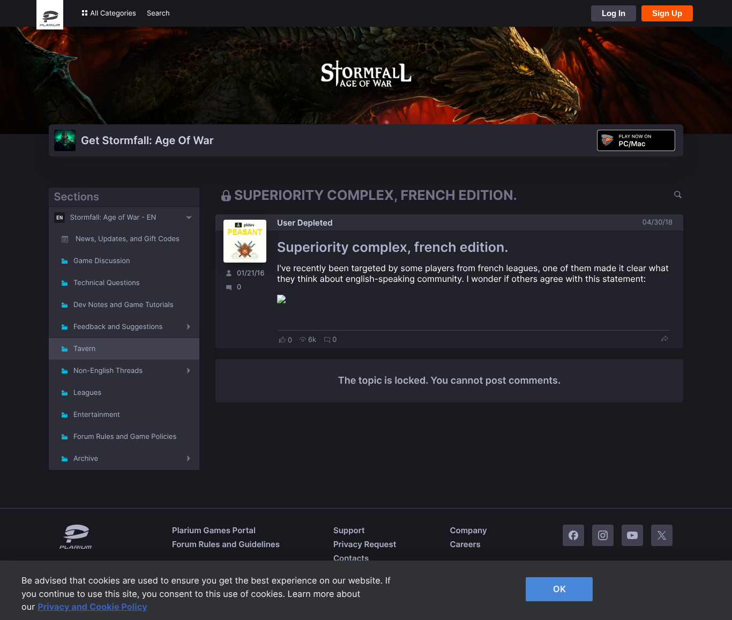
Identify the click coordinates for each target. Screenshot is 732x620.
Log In (613, 13)
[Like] (282, 339)
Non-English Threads (108, 371)
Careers (465, 544)
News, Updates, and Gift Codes (128, 239)
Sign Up (667, 13)
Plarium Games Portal (214, 530)
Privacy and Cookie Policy (92, 606)
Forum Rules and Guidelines (226, 544)
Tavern (84, 349)
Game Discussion (101, 261)
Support (349, 530)
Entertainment (96, 414)
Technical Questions (106, 283)
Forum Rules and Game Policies (124, 436)
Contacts (351, 558)
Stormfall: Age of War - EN (113, 217)
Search (158, 13)
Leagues (87, 393)
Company (468, 530)
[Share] (664, 339)
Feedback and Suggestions (117, 327)
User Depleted (305, 223)
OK (559, 589)
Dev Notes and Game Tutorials (123, 305)
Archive (85, 458)
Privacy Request (364, 544)
